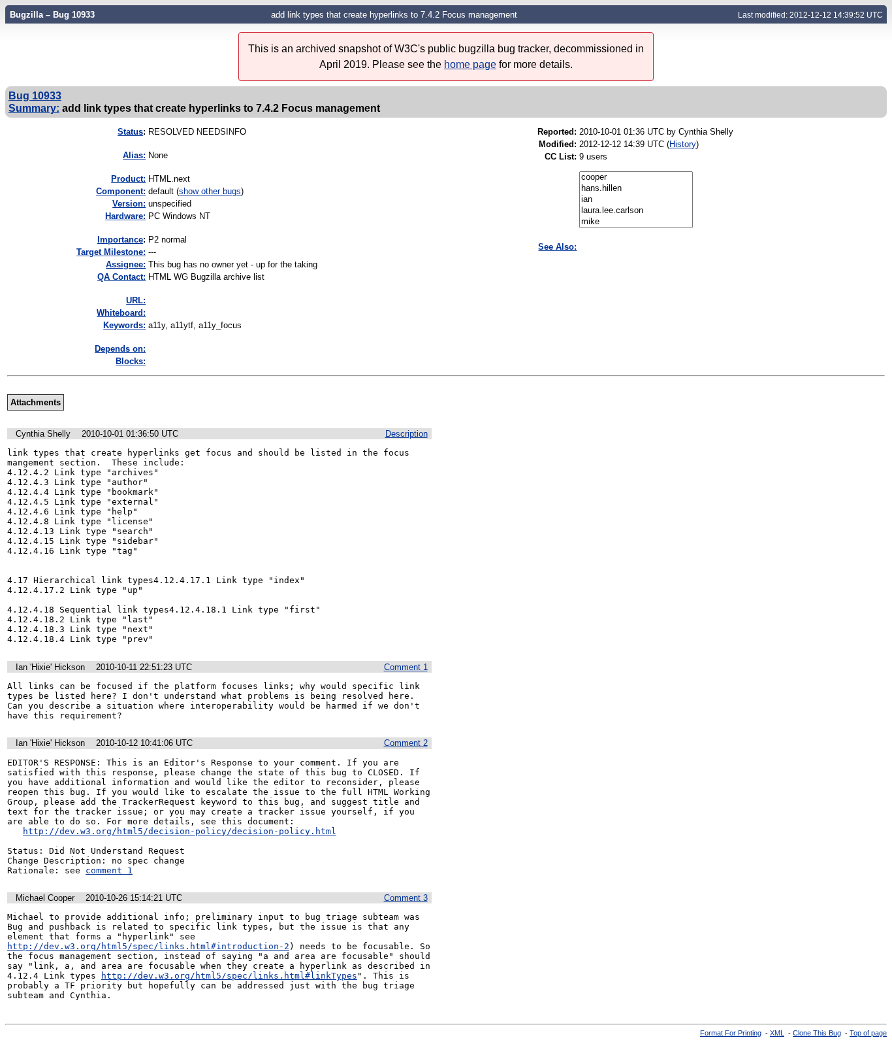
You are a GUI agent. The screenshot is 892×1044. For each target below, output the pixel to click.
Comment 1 (406, 667)
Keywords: (124, 325)
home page (470, 64)
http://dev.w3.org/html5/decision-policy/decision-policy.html (179, 831)
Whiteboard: (121, 313)
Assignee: (126, 264)
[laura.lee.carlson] (636, 210)
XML (777, 1033)
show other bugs (210, 191)
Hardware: (125, 216)
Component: (121, 191)
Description (406, 434)
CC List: (561, 156)
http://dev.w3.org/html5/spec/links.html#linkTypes (229, 976)
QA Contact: (121, 277)
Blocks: (131, 361)
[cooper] (636, 177)
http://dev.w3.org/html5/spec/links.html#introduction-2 (148, 946)
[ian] (636, 199)
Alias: (134, 155)
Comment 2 (406, 743)
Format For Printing (730, 1033)
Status (130, 132)
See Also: (557, 247)
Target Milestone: (111, 252)
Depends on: (120, 349)
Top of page (868, 1033)
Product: (128, 179)
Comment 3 (406, 898)
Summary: (33, 108)
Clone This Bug (817, 1033)
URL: (136, 300)
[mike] (636, 221)
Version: (129, 204)
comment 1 (109, 870)
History (682, 144)
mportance (120, 239)
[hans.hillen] (636, 188)
